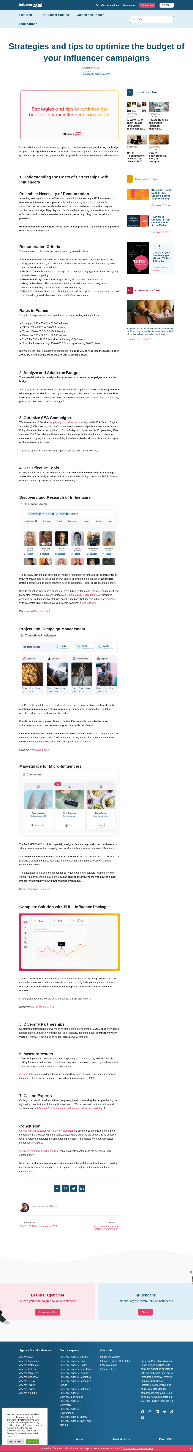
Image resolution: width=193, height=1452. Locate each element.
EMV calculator (108, 1365)
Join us (80, 1439)
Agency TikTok (27, 1381)
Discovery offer (41, 611)
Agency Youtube (28, 1393)
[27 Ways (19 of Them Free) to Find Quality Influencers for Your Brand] (137, 106)
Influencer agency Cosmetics (75, 1377)
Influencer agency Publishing (75, 1369)
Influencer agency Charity (73, 1417)
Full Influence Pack (43, 1007)
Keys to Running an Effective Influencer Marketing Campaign (158, 126)
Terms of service (121, 1439)
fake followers (89, 603)
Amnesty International (31, 1074)
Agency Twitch (27, 1385)
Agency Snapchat (28, 1377)
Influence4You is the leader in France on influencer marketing (70, 1108)
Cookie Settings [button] (15, 1442)
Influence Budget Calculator (115, 1361)
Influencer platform (110, 1357)
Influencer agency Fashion (74, 1373)
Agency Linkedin (28, 1369)
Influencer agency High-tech (75, 1389)
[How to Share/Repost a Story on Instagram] (159, 139)
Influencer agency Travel (73, 1361)
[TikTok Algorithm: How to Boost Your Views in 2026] (137, 139)
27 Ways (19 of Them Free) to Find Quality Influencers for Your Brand (135, 126)
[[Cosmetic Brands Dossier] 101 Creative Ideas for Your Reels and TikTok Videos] (138, 194)
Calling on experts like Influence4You (39, 1151)
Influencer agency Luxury (73, 1365)
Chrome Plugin (108, 1369)
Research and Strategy (96, 74)
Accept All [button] (32, 1442)
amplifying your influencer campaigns (70, 422)
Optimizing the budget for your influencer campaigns (47, 1130)
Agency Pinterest (28, 1373)
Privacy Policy (166, 1439)
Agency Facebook (29, 1361)
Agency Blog (26, 1357)
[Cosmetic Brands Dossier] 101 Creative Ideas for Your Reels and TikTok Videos (161, 196)
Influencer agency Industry (74, 1357)
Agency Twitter (27, 1389)
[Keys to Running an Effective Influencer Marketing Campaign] (159, 106)
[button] (170, 5)
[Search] (134, 19)
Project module (41, 749)
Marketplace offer (42, 889)
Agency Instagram (29, 1365)
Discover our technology (140, 339)
